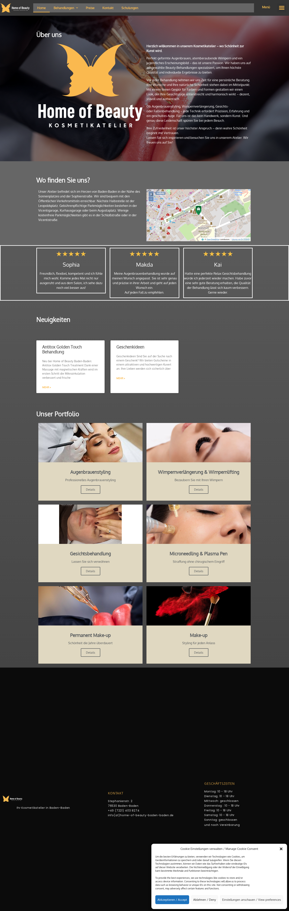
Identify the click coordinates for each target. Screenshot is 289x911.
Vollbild (160, 193)
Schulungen (129, 8)
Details (90, 489)
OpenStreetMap (213, 239)
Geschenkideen (130, 346)
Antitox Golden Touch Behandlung (62, 349)
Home (41, 8)
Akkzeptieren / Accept (172, 900)
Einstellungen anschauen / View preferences (251, 900)
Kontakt (108, 8)
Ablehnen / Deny (204, 900)
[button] (281, 849)
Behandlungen (64, 8)
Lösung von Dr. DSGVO (240, 239)
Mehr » (46, 387)
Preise (90, 8)
